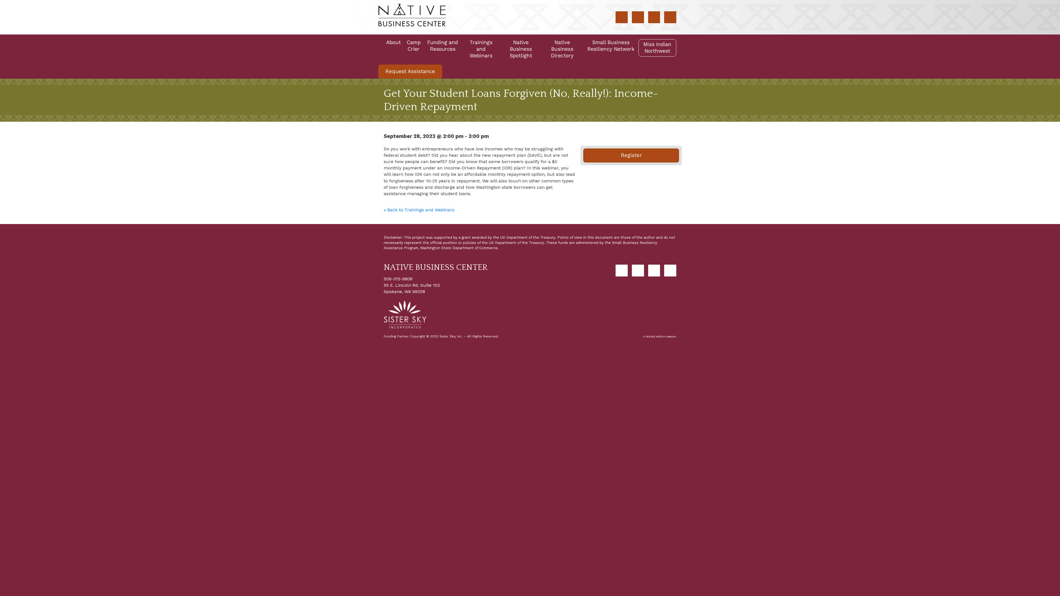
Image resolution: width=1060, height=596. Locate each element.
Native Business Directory (562, 48)
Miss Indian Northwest (657, 47)
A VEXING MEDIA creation (659, 336)
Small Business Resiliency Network (610, 45)
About (393, 42)
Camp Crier (414, 45)
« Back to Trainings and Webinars (419, 209)
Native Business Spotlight (521, 48)
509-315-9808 (398, 278)
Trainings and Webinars (481, 48)
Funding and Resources (442, 45)
